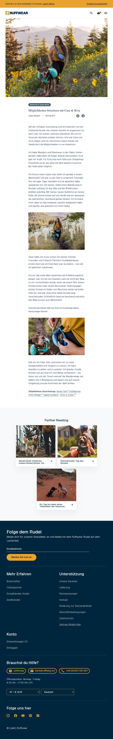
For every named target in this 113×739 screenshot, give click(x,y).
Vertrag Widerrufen (70, 624)
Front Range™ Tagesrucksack (43, 394)
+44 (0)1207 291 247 (77, 670)
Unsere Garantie (68, 581)
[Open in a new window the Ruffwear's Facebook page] (15, 715)
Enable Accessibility (97, 3)
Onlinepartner (14, 587)
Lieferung (64, 587)
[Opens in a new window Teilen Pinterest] (77, 115)
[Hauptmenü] (105, 13)
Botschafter (13, 581)
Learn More (48, 3)
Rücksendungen (68, 593)
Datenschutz (66, 618)
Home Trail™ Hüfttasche (68, 391)
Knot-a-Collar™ (68, 394)
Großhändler (14, 599)
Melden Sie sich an (21, 557)
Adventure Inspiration (39, 105)
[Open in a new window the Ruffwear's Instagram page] (8, 715)
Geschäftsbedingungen (72, 612)
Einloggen (12, 647)
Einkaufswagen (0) (17, 641)
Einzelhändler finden (18, 593)
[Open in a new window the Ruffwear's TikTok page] (37, 715)
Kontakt (63, 599)
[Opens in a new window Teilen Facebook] (83, 115)
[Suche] (91, 13)
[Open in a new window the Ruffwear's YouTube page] (23, 715)
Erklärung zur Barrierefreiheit (75, 605)
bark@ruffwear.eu (45, 670)
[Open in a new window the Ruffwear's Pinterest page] (30, 715)
